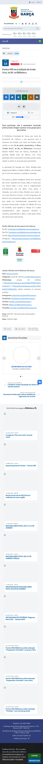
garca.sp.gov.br (12, 274)
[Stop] (24, 106)
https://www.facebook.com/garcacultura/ (24, 235)
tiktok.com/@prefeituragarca (20, 305)
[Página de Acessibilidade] (36, 23)
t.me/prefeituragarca (32, 277)
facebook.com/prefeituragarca (23, 298)
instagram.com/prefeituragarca (24, 295)
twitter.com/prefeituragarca (20, 302)
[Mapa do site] (32, 23)
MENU (4, 41)
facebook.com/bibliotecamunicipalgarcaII (24, 232)
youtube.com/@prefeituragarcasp (23, 308)
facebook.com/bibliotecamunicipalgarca (23, 229)
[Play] (19, 106)
